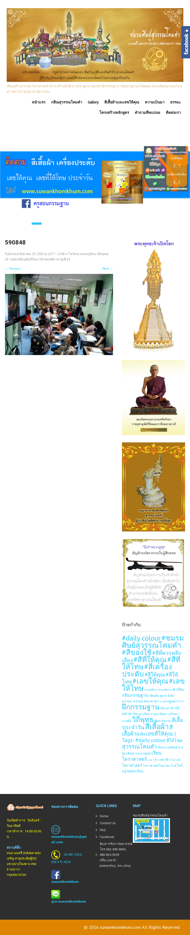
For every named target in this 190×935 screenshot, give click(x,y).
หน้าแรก (39, 102)
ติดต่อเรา (173, 112)
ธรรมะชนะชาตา (146, 701)
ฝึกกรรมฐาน (141, 706)
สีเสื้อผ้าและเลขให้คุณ (121, 102)
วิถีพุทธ (143, 719)
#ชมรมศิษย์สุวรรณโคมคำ (153, 641)
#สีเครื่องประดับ (147, 670)
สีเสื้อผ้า (157, 726)
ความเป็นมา (155, 102)
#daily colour (141, 638)
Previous (13, 268)
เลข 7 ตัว (153, 760)
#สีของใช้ (137, 652)
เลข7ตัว (164, 759)
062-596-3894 (115, 849)
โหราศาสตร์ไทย (154, 765)
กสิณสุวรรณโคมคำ (66, 102)
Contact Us (108, 823)
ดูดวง (163, 695)
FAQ (103, 830)
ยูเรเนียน (144, 714)
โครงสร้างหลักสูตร (114, 112)
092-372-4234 (61, 862)
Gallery (93, 102)
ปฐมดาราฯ (175, 701)
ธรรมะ (175, 102)
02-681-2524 (72, 854)
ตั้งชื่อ (171, 695)
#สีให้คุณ (155, 674)
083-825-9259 (109, 855)
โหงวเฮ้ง (176, 760)
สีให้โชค (174, 740)
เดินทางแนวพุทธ (138, 753)
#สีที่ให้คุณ (150, 659)
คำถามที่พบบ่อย (147, 112)
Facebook (107, 837)
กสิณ (180, 689)
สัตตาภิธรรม (162, 721)
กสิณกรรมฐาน (135, 695)
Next (107, 268)
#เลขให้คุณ (150, 681)
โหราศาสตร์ (132, 765)
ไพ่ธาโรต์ (170, 765)
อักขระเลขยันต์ (167, 747)
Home (104, 816)
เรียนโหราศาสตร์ (142, 756)
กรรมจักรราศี (166, 690)
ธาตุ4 (163, 701)
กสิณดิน (154, 695)
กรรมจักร (150, 690)
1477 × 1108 (56, 254)
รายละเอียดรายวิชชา (164, 714)
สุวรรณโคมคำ (139, 746)
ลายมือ (126, 721)
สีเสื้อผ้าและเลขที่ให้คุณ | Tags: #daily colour (149, 733)
